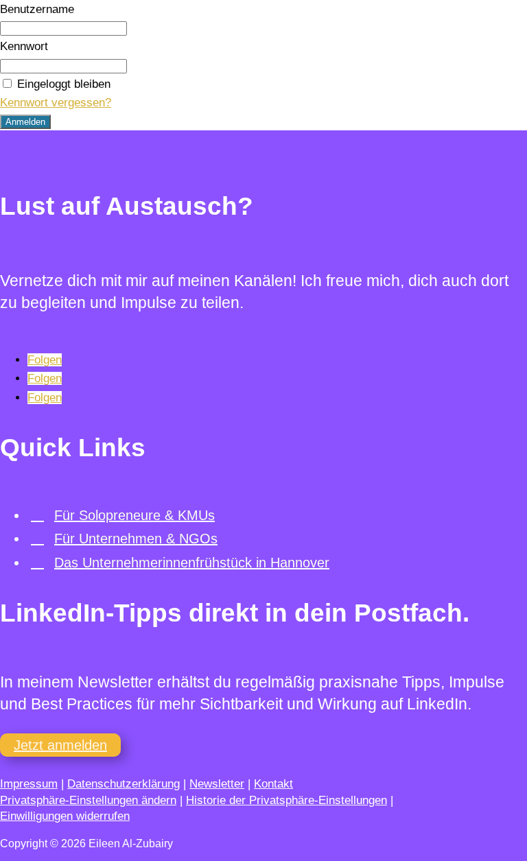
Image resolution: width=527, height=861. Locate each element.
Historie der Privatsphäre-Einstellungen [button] (286, 800)
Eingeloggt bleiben (63, 84)
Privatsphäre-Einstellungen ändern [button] (88, 800)
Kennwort (24, 46)
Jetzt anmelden (60, 745)
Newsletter (216, 783)
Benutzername (37, 9)
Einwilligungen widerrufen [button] (65, 816)
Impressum (29, 783)
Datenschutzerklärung (123, 783)
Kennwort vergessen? (55, 102)
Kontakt (273, 783)
